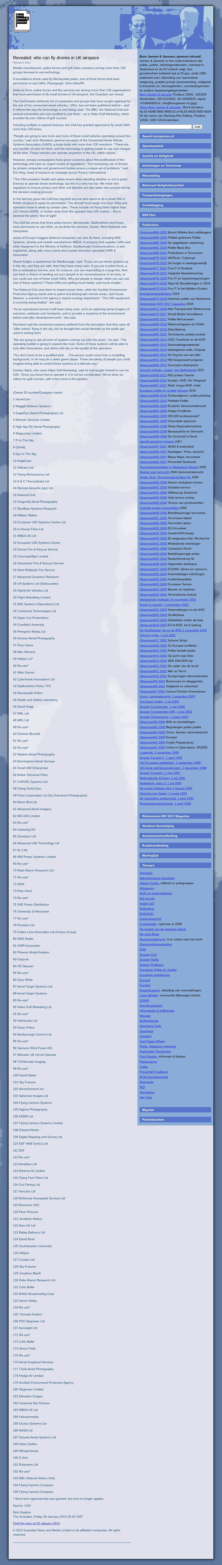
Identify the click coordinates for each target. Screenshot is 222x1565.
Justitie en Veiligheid (157, 156)
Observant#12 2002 (153, 666)
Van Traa (146, 1097)
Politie (144, 1067)
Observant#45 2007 (153, 457)
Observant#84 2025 (153, 232)
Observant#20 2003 (153, 615)
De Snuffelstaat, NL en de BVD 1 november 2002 (173, 630)
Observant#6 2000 (152, 722)
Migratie (145, 1016)
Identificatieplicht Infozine (157, 441)
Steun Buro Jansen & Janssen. (161, 107)
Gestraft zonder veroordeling (159, 508)
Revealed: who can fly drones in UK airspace (56, 57)
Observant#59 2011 (153, 375)
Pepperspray (148, 1061)
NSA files (148, 215)
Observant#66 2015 (153, 334)
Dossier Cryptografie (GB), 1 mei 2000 (166, 711)
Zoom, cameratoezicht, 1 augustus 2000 (167, 696)
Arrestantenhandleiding (155, 293)
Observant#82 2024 (153, 242)
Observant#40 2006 (153, 497)
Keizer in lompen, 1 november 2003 (164, 604)
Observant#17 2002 (153, 640)
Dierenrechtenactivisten (156, 944)
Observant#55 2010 (153, 400)
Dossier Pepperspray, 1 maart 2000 (164, 717)
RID (142, 1087)
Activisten (146, 873)
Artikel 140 (147, 903)
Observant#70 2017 (153, 314)
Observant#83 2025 (153, 237)
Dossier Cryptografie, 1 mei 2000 (162, 706)
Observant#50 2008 (153, 426)
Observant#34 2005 (153, 533)
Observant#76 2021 (153, 273)
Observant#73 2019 (153, 288)
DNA (143, 949)
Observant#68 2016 (153, 324)
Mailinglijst (150, 855)
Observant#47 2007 (153, 446)
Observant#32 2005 (153, 543)
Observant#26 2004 (153, 574)
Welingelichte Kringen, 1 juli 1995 (162, 778)
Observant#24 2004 (153, 584)
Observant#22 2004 (153, 594)
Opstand (145, 1036)
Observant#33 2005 (153, 538)
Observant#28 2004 (153, 564)
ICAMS (144, 1000)
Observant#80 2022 (153, 253)
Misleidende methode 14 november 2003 (168, 599)
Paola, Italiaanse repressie (158, 1046)
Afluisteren (147, 888)
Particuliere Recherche (155, 1051)
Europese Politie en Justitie (158, 970)
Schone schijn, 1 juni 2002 (158, 635)
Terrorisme (147, 1092)
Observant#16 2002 (153, 645)
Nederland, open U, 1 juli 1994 (160, 783)
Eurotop (145, 985)
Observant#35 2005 (153, 528)
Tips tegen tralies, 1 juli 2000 (159, 701)
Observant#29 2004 (153, 558)
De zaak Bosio (149, 934)
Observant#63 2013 (153, 349)
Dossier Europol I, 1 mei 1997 (160, 773)
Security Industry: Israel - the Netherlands (168, 370)
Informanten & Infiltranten (157, 1010)
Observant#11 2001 (153, 671)
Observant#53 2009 (153, 411)
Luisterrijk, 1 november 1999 (159, 752)
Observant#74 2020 (153, 283)
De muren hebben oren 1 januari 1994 (166, 788)
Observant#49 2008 (153, 431)
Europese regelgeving (155, 975)
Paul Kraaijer (148, 1056)
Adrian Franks (149, 883)
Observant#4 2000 (152, 732)
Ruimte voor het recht (154, 472)
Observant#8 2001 (152, 686)
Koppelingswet (150, 990)
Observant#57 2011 (153, 385)
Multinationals (149, 1021)
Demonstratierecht (152, 939)
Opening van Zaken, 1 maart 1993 (163, 793)
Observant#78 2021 (153, 263)
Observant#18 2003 (153, 625)
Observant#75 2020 (153, 278)
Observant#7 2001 (152, 691)
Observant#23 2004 (153, 589)
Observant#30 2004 (153, 553)
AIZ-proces (147, 898)
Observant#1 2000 (152, 747)
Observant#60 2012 (153, 365)
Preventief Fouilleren (154, 1072)
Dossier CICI (148, 954)
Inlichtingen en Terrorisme (161, 165)
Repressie (146, 1082)
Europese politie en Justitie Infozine (164, 390)
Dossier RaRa (149, 959)
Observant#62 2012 (153, 355)
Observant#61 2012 (153, 360)
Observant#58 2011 (153, 380)
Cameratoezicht (150, 918)
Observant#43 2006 (153, 482)
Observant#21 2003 (153, 609)
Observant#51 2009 (153, 421)
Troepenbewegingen (157, 195)
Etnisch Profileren (152, 965)
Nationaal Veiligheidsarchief (163, 185)
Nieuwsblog (151, 175)
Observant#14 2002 (153, 655)
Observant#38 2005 (153, 513)
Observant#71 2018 (153, 309)
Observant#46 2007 (153, 451)
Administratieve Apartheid (157, 878)
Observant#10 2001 (153, 676)
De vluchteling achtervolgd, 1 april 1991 (167, 798)
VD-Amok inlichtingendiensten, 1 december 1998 (173, 768)
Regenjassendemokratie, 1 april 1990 (165, 803)
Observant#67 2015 (153, 329)
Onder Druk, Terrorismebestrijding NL (165, 477)
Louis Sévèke (149, 995)
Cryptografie (148, 924)
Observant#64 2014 (153, 344)
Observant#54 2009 (153, 406)
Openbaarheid (152, 146)
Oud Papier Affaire (152, 1041)
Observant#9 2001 (152, 681)
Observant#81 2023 (153, 247)
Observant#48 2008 (153, 436)
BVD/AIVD (146, 914)
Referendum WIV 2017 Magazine (165, 816)
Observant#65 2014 (153, 339)
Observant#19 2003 (153, 620)
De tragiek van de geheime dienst (163, 929)
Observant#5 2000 (152, 727)
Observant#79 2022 (153, 258)
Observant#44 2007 (153, 462)
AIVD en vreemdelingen (156, 893)
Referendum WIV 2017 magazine (162, 304)
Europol (145, 980)
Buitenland (147, 908)
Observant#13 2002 (153, 660)
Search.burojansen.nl (158, 136)
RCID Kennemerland (154, 1077)
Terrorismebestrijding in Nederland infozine (169, 467)
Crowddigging (152, 205)
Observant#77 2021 (153, 268)
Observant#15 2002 (153, 650)
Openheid (146, 1031)
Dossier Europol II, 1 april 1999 (161, 757)
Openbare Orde (150, 1026)
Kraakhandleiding (155, 845)
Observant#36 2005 (153, 523)
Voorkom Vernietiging (158, 826)
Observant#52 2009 (153, 416)
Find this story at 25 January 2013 (36, 1523)
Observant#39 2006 (153, 502)
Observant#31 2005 (153, 548)
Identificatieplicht (151, 1005)
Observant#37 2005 (153, 518)
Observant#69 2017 (153, 319)
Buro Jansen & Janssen (156, 94)
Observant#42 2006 (153, 487)
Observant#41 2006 (153, 492)
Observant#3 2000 (152, 737)
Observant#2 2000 (152, 742)
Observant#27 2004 (153, 569)
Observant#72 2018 (153, 298)
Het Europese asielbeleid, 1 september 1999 (170, 762)
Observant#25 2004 (153, 579)
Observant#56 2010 (153, 395)
